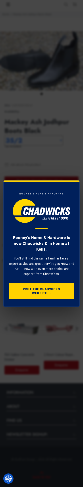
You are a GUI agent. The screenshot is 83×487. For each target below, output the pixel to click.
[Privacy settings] (8, 478)
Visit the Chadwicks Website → (41, 291)
